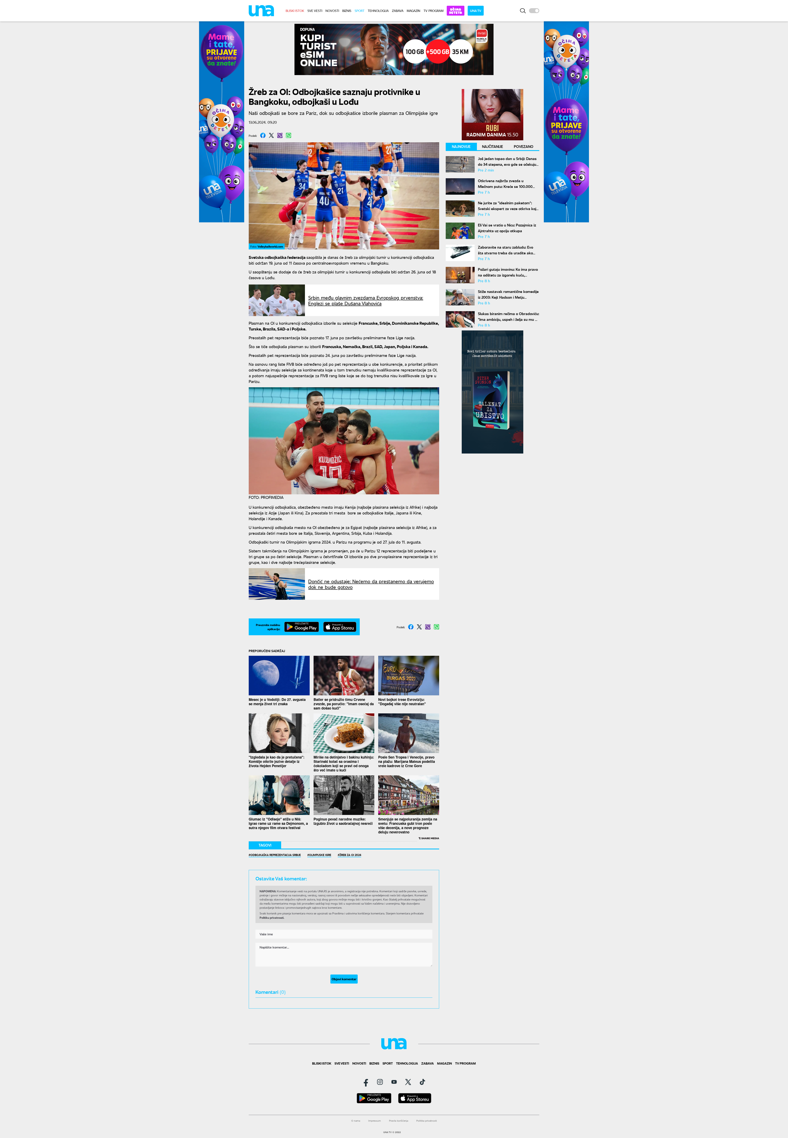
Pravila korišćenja (398, 1120)
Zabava (397, 10)
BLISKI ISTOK (295, 10)
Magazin (413, 10)
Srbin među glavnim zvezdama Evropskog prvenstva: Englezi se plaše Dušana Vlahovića (365, 300)
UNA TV (475, 10)
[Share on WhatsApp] (288, 135)
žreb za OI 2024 (350, 855)
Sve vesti (314, 10)
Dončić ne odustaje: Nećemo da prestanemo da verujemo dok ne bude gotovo (371, 584)
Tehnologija (378, 10)
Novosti (332, 10)
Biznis (346, 10)
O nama (355, 1120)
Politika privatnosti (426, 1120)
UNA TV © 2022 (392, 1132)
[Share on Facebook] (263, 135)
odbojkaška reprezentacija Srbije (275, 855)
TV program (433, 10)
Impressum (374, 1120)
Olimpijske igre (320, 855)
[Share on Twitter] (271, 135)
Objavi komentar (344, 979)
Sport (359, 10)
